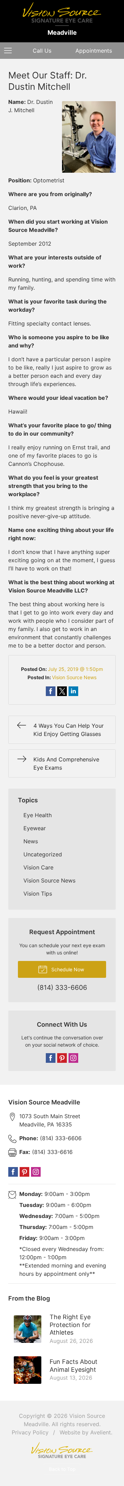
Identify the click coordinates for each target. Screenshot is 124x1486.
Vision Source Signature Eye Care (62, 1450)
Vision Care (38, 867)
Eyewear (34, 828)
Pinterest (62, 1058)
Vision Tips (37, 893)
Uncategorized (42, 854)
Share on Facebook (50, 691)
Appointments (93, 50)
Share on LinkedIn (73, 691)
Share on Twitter (62, 691)
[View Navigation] (10, 50)
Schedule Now (67, 969)
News (30, 841)
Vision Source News (74, 677)
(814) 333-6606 (50, 1138)
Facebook (50, 1058)
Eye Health (37, 815)
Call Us (42, 50)
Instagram (73, 1058)
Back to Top (62, 1469)
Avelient (100, 1432)
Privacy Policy (30, 1432)
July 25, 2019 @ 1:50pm (75, 669)
